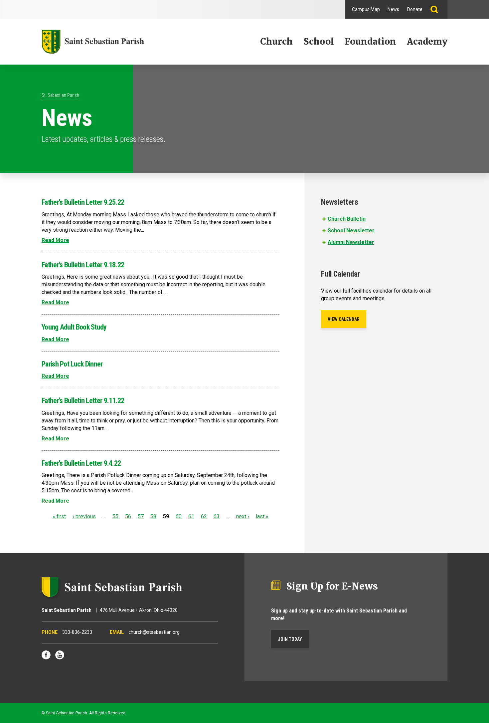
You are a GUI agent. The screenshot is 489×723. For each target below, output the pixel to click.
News (393, 9)
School (318, 41)
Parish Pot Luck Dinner (72, 364)
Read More (55, 240)
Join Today (290, 639)
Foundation (370, 41)
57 (141, 516)
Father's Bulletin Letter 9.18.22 (83, 265)
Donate (414, 9)
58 (153, 516)
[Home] (93, 42)
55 (115, 516)
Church (276, 41)
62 (204, 516)
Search (436, 9)
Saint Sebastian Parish (130, 587)
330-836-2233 (77, 632)
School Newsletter (351, 230)
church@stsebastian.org (154, 632)
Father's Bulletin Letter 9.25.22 (83, 202)
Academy (427, 41)
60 (179, 516)
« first (59, 516)
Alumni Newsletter (351, 242)
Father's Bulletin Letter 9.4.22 (81, 463)
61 (191, 516)
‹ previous (84, 516)
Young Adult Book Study (74, 327)
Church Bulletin (347, 219)
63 (217, 516)
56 (128, 516)
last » (262, 516)
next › (242, 516)
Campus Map (366, 9)
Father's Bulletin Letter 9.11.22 (83, 400)
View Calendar (344, 319)
